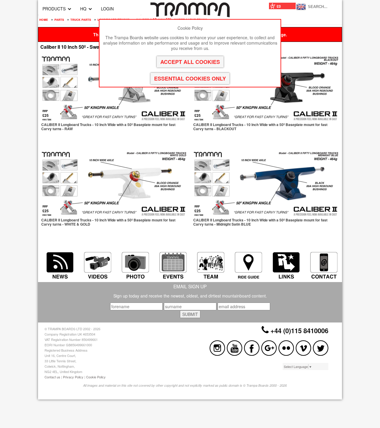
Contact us (52, 376)
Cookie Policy (96, 376)
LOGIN (107, 9)
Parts (59, 19)
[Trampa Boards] (190, 15)
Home (43, 19)
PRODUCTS (54, 9)
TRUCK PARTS (80, 19)
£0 (279, 6)
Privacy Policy (73, 376)
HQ (83, 9)
